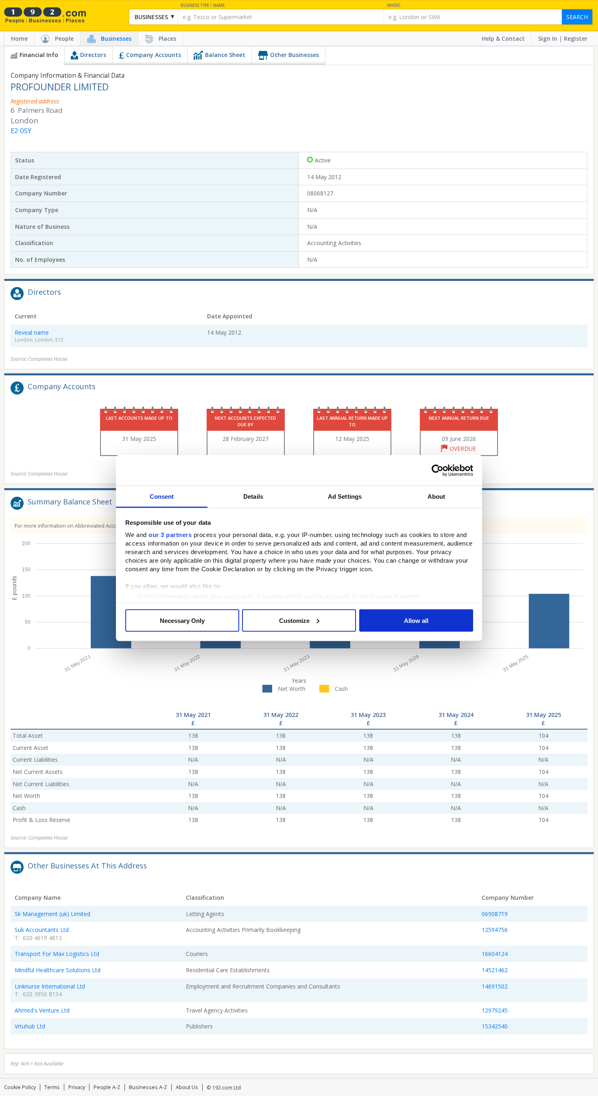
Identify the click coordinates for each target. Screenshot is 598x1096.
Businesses (116, 38)
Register (575, 38)
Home (19, 38)
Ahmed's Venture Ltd (42, 1010)
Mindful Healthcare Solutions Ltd (57, 970)
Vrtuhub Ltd (30, 1026)
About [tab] (436, 496)
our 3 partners (170, 534)
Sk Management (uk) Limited (52, 914)
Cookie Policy (20, 1087)
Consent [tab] (162, 496)
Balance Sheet (225, 55)
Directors (93, 55)
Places (167, 38)
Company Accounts (153, 55)
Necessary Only (182, 620)
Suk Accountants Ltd (42, 930)
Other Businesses (294, 55)
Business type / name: (203, 5)
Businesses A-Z (148, 1087)
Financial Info (39, 55)
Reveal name (32, 332)
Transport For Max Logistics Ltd (57, 954)
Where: (394, 5)
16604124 (495, 954)
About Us (187, 1087)
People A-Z (107, 1087)
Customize (294, 620)
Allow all (416, 620)
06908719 (495, 914)
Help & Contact (503, 38)
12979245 (495, 1010)
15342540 (495, 1026)
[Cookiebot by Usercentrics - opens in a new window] (437, 470)
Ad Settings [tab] (345, 496)
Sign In (547, 38)
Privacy (76, 1087)
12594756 (495, 930)
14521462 (495, 970)
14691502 (495, 986)
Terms (52, 1087)
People (64, 38)
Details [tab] (253, 496)
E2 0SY (21, 130)
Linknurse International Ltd (50, 986)
